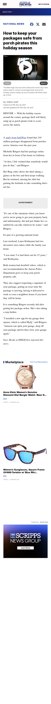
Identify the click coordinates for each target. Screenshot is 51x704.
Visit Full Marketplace (39, 362)
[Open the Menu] (4, 4)
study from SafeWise (16, 137)
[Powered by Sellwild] (44, 522)
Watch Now (43, 4)
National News (13, 23)
